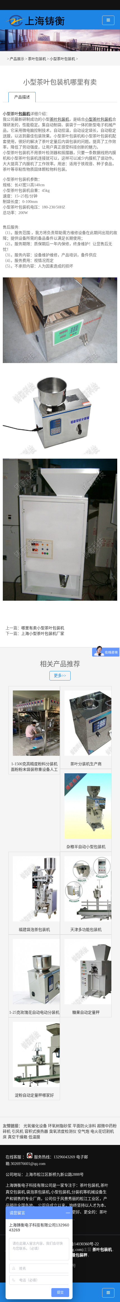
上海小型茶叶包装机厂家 (42, 634)
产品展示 (17, 59)
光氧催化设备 (35, 1126)
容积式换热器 (36, 1131)
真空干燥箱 (17, 1137)
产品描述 (22, 97)
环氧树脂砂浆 (59, 1126)
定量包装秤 (77, 1255)
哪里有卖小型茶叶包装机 (42, 628)
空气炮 (83, 1131)
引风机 (17, 1131)
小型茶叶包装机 (62, 59)
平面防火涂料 (84, 1126)
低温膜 (34, 1137)
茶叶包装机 (37, 59)
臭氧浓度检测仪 (62, 1131)
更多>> (60, 676)
